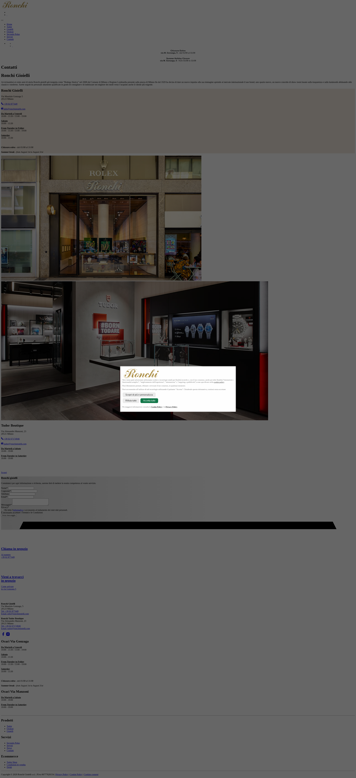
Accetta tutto (149, 400)
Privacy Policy (171, 407)
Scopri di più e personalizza (139, 395)
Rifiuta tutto (131, 400)
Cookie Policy (156, 407)
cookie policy (219, 382)
